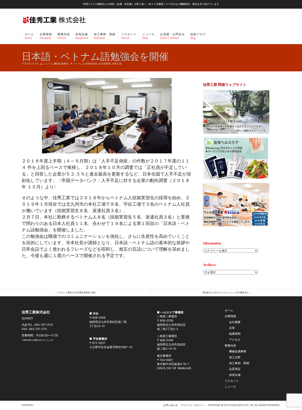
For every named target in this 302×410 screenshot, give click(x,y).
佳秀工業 (117, 63)
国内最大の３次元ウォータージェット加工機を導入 (227, 292)
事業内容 (63, 36)
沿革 (232, 328)
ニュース (148, 36)
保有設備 (81, 36)
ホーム (29, 36)
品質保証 (235, 369)
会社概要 (235, 322)
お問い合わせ (170, 405)
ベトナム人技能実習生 (85, 63)
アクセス (235, 339)
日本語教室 (105, 63)
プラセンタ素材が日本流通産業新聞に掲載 (75, 292)
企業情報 (46, 36)
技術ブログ (198, 36)
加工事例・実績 (104, 36)
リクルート (129, 36)
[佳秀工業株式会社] (54, 20)
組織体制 (235, 333)
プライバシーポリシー (193, 405)
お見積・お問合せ (172, 36)
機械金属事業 (61, 63)
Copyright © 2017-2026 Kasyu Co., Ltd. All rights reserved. (244, 405)
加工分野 (235, 357)
